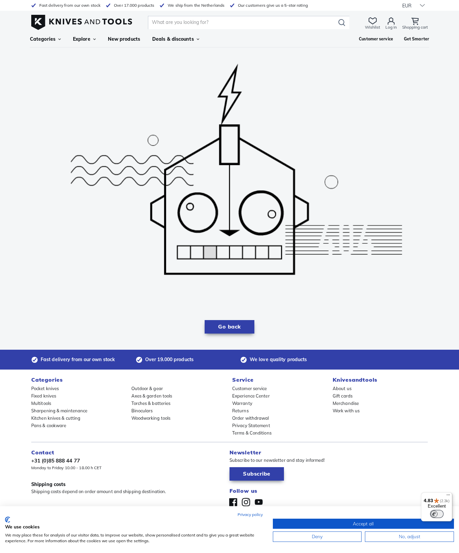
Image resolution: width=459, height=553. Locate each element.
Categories (42, 39)
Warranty (242, 403)
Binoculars (142, 410)
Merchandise (346, 403)
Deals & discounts (173, 39)
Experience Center (251, 396)
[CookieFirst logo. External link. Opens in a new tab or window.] (7, 520)
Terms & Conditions (252, 433)
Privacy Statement (251, 425)
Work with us (346, 410)
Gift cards (342, 396)
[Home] (81, 20)
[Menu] (448, 496)
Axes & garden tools (151, 396)
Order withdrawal (250, 418)
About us (342, 388)
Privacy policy (250, 514)
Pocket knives (45, 388)
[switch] (437, 514)
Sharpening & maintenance (59, 410)
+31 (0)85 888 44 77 (55, 460)
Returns (240, 410)
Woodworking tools (151, 418)
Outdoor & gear (147, 388)
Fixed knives (43, 396)
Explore (81, 39)
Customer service (249, 388)
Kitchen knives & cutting (55, 418)
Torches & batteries (151, 403)
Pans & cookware (49, 425)
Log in (391, 27)
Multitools (41, 403)
